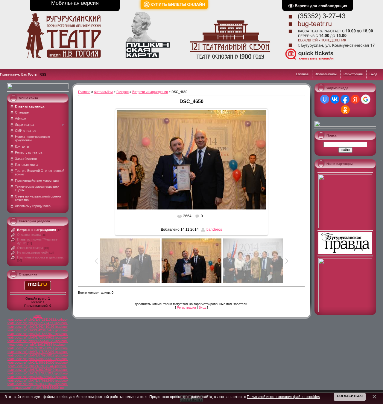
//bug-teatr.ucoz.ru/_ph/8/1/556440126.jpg (37, 339)
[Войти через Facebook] (345, 99)
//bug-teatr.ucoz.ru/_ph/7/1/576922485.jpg (37, 378)
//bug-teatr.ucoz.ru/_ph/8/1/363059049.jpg (37, 367)
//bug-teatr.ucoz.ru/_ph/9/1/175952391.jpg (37, 350)
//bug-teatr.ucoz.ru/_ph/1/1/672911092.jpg (33, 317)
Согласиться (350, 396)
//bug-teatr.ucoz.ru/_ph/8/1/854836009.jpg (40, 385)
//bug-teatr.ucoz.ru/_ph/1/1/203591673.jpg (37, 382)
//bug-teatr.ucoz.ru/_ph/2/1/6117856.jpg (38, 342)
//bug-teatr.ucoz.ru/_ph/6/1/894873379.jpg (37, 357)
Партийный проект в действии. (40, 257)
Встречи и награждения (36, 230)
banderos (214, 229)
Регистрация (186, 307)
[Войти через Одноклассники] (345, 109)
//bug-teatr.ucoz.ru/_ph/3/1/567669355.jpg (37, 375)
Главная (84, 92)
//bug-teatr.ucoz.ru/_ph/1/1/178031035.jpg (37, 371)
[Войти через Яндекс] (355, 99)
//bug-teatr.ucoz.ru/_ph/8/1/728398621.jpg (37, 335)
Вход (202, 307)
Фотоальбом (103, 92)
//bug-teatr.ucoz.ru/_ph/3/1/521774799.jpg (37, 321)
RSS (42, 74)
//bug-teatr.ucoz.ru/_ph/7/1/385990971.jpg (36, 346)
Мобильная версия (75, 3)
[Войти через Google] (365, 99)
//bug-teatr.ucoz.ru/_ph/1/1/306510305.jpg (37, 360)
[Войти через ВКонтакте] (334, 99)
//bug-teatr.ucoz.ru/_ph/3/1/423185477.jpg (37, 328)
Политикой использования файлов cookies (283, 397)
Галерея (122, 92)
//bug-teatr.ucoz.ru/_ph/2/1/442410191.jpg (37, 324)
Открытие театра (30, 248)
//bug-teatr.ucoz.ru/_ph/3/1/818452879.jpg (37, 332)
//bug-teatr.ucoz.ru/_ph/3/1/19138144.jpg (38, 364)
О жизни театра (29, 234)
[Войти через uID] (324, 99)
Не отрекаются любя (32, 252)
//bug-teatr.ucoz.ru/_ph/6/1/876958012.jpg (37, 353)
